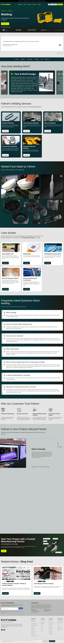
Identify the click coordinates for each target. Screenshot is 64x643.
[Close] (63, 641)
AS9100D (59, 623)
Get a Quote (4, 23)
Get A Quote (60, 4)
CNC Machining (34, 623)
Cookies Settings (45, 641)
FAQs (42, 59)
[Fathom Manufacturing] (12, 620)
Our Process (47, 59)
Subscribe (20, 608)
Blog (42, 626)
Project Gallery (29, 59)
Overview (17, 59)
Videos (42, 625)
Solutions (25, 4)
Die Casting (33, 631)
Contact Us (51, 629)
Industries (29, 4)
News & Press (51, 622)
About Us (50, 620)
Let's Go (3, 550)
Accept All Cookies (52, 641)
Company (39, 4)
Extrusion (33, 629)
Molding (32, 627)
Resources (34, 4)
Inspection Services (34, 635)
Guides (42, 630)
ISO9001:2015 (60, 620)
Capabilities (20, 4)
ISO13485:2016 (60, 622)
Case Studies (36, 59)
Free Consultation (53, 4)
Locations (51, 634)
